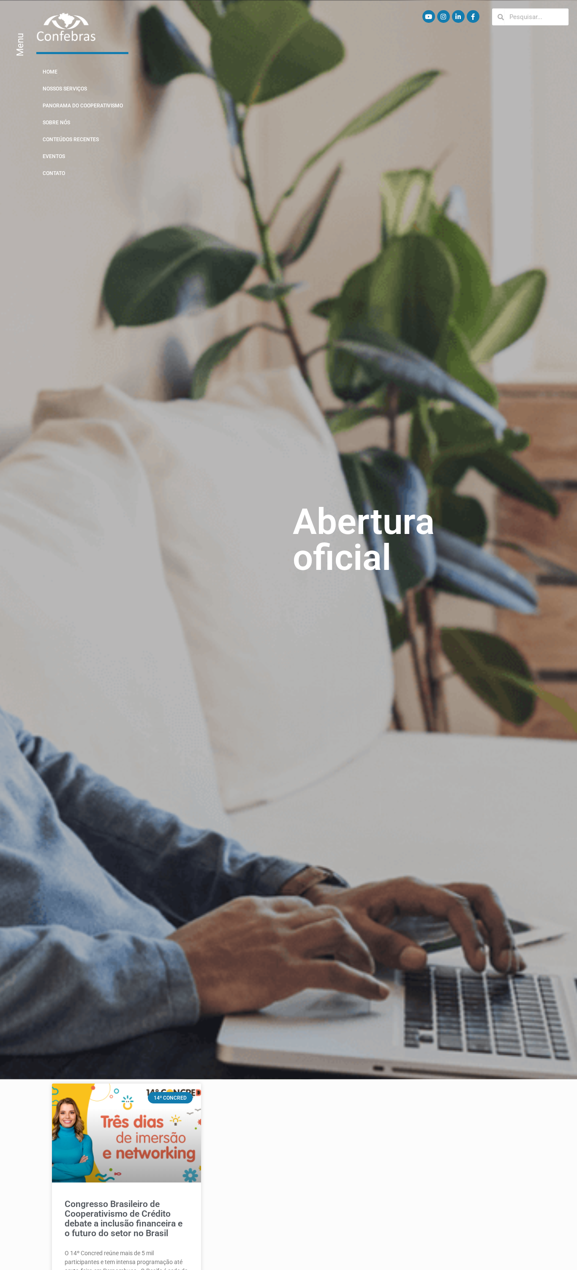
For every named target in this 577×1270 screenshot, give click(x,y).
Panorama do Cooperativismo (83, 106)
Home (50, 72)
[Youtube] (428, 16)
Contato (54, 173)
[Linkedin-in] (458, 16)
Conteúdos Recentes (71, 139)
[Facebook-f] (473, 16)
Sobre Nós (56, 123)
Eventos (54, 156)
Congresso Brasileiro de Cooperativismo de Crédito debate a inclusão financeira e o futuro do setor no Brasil (123, 1218)
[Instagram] (443, 16)
